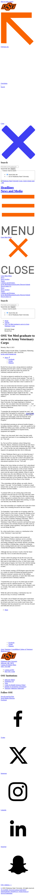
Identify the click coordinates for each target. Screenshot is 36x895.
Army (8, 651)
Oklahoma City (9, 681)
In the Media (4, 284)
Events (6, 696)
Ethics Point (10, 891)
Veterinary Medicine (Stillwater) (14, 688)
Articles (7, 322)
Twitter (10, 361)
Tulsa (6, 683)
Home (6, 321)
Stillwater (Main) (10, 680)
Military (17, 649)
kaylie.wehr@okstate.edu (8, 354)
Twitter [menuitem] (10, 644)
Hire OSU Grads (10, 671)
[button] (18, 85)
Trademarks (8, 893)
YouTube (11, 696)
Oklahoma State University (9, 661)
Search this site (5, 169)
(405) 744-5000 (5, 666)
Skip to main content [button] (7, 1)
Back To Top (30, 413)
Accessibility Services (7, 890)
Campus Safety (18, 890)
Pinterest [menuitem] (11, 646)
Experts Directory (20, 284)
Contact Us (7, 286)
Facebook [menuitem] (11, 642)
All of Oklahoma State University (18, 176)
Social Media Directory (8, 698)
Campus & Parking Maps (8, 665)
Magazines (11, 284)
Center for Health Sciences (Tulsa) (15, 685)
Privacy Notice (18, 891)
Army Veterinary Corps (8, 649)
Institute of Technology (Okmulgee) (15, 686)
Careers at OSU (9, 670)
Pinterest (11, 363)
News (2, 277)
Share (6, 357)
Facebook (11, 359)
